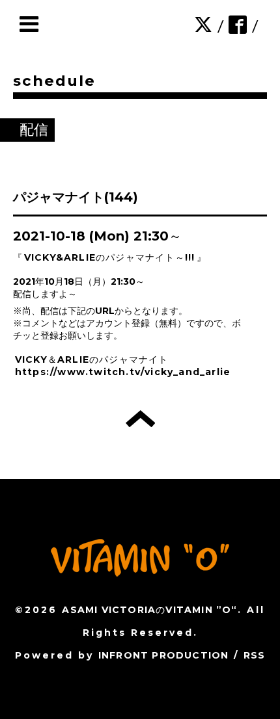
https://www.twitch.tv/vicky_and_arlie (123, 372)
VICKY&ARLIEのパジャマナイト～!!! (109, 257)
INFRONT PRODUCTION (163, 655)
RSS (255, 655)
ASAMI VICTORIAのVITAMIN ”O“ (149, 610)
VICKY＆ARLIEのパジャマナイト (92, 359)
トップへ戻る (140, 418)
